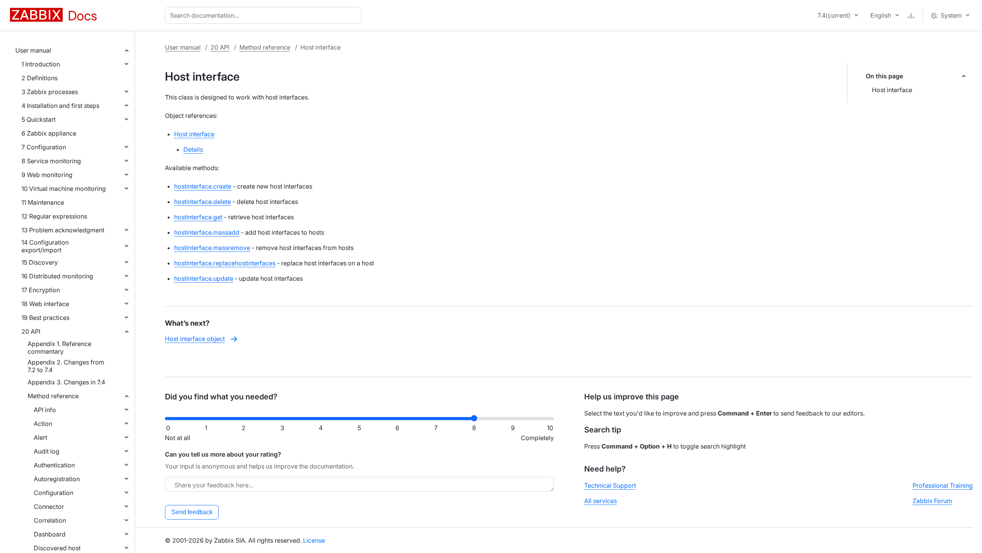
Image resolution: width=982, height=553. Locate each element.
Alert (40, 437)
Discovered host (57, 548)
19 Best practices (45, 317)
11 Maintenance (42, 202)
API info (45, 410)
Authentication (54, 465)
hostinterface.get (198, 217)
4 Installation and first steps (60, 105)
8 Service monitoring (51, 161)
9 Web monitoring (46, 175)
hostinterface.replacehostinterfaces (224, 263)
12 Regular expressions (54, 216)
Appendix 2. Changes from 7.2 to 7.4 (66, 366)
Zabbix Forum (932, 501)
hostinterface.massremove (212, 248)
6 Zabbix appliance (48, 133)
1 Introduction (40, 64)
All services (600, 501)
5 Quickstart (38, 119)
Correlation (50, 520)
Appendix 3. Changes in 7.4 (66, 382)
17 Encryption (40, 290)
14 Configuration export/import (45, 246)
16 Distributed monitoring (57, 276)
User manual (33, 50)
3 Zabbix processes (49, 92)
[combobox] (264, 15)
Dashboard (50, 534)
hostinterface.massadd (206, 232)
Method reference (53, 396)
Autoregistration (57, 479)
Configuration (53, 493)
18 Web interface (45, 304)
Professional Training (943, 485)
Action (43, 423)
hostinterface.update (203, 278)
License (314, 540)
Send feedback (192, 512)
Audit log (46, 451)
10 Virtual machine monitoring (63, 188)
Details (193, 149)
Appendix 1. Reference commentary (59, 347)
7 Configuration (43, 147)
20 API (30, 331)
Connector (49, 506)
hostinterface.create (202, 186)
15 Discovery (39, 262)
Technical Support (610, 485)
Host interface (892, 90)
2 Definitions (39, 78)
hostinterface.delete (202, 201)
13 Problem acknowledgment (62, 230)
